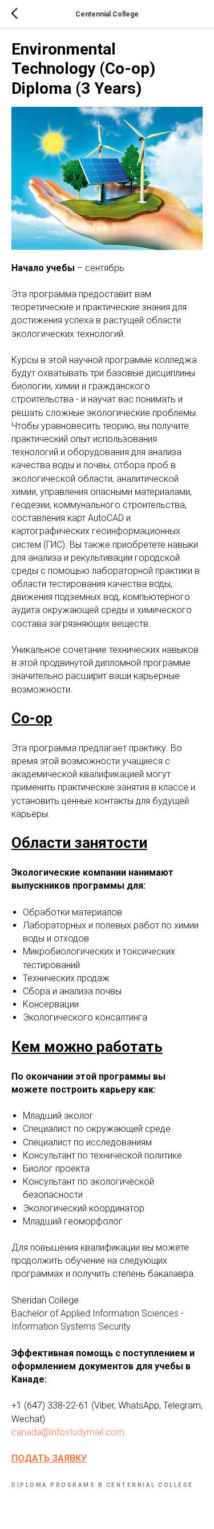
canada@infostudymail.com (67, 1432)
